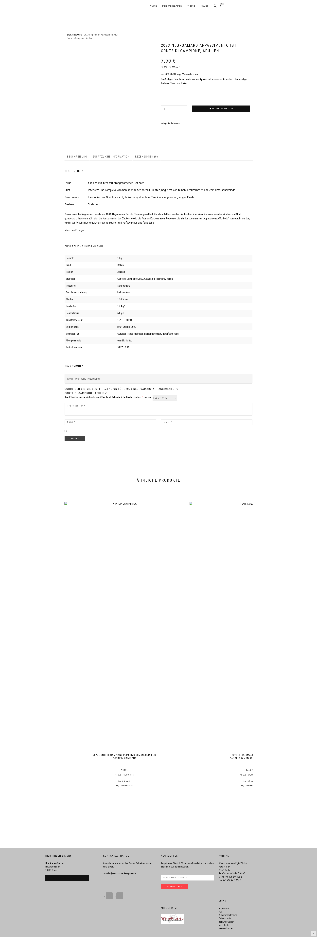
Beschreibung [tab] (77, 156)
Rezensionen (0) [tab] (146, 156)
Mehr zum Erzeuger (75, 230)
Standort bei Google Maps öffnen (67, 878)
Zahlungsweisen (226, 921)
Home (153, 5)
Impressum (224, 908)
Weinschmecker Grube (121, 6)
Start (69, 34)
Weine (191, 5)
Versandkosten (190, 74)
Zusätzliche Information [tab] (111, 156)
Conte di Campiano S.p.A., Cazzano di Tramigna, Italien (145, 278)
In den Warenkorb (222, 109)
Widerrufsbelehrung (228, 915)
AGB (221, 911)
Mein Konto (224, 925)
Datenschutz (225, 918)
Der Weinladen (172, 5)
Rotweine (77, 34)
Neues (204, 5)
